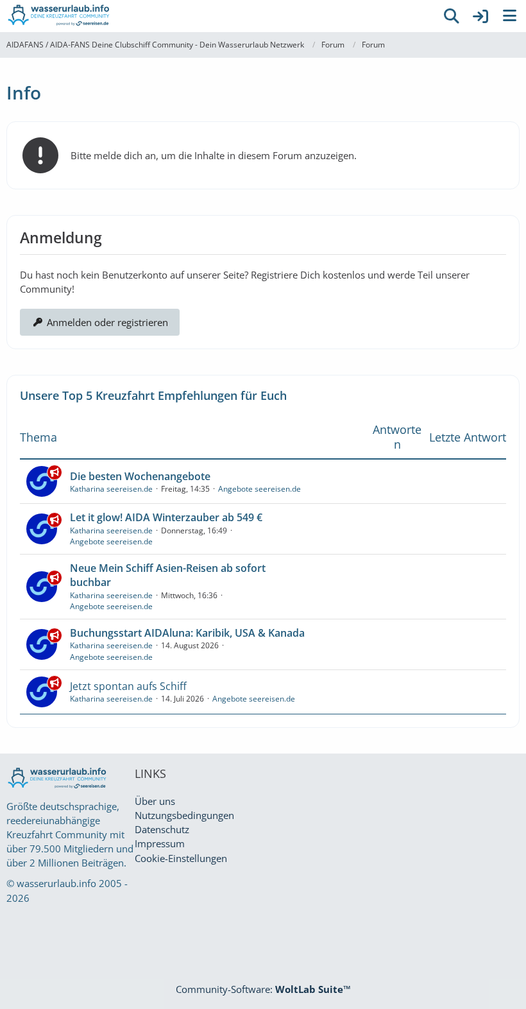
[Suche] (451, 16)
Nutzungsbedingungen (184, 815)
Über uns (155, 801)
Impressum (160, 843)
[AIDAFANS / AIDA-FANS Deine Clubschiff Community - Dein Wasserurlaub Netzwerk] (218, 16)
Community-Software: (263, 989)
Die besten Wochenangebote (140, 476)
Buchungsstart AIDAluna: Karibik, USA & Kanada (187, 633)
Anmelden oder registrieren (107, 322)
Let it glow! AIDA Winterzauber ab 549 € (166, 517)
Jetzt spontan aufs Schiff (128, 686)
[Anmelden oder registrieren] (480, 16)
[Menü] (509, 16)
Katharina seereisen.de (111, 488)
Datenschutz (162, 829)
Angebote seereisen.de (259, 488)
